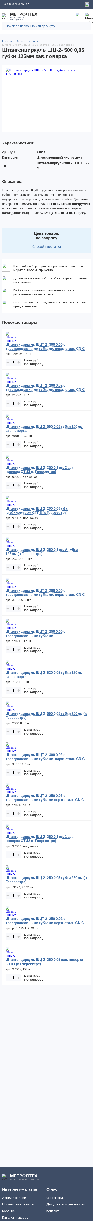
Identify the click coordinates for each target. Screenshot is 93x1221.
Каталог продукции (28, 41)
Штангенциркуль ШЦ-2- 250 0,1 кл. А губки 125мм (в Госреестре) (42, 552)
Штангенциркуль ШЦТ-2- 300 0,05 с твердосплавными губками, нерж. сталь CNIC (45, 346)
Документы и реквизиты (65, 1204)
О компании (55, 1198)
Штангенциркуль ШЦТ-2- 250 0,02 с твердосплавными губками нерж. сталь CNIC (45, 921)
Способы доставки (46, 247)
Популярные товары (18, 1204)
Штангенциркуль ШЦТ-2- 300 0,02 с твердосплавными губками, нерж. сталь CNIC (45, 757)
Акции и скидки (14, 1198)
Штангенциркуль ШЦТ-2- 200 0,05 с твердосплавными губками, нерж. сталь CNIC (45, 593)
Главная (7, 41)
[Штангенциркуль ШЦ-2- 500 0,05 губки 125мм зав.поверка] (46, 98)
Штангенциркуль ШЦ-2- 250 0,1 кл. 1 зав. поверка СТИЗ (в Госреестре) (40, 839)
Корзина (8, 1211)
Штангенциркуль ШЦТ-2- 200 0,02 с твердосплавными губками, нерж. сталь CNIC (45, 387)
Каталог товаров (15, 1217)
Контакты (53, 1211)
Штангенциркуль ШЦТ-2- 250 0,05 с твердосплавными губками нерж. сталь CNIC (45, 798)
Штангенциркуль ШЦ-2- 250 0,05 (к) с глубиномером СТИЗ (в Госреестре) (37, 510)
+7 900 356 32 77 (16, 4)
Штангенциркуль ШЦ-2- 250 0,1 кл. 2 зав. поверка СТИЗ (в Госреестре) (40, 469)
